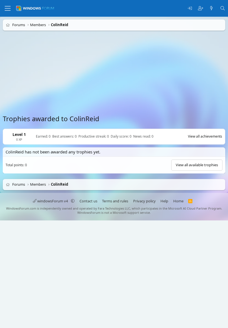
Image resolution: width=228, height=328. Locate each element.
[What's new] (211, 8)
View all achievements (205, 136)
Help (164, 200)
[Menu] (7, 8)
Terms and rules (115, 200)
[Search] (222, 8)
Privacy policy (144, 200)
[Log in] (189, 8)
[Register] (200, 8)
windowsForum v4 (52, 200)
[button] (73, 201)
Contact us (88, 200)
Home (178, 200)
